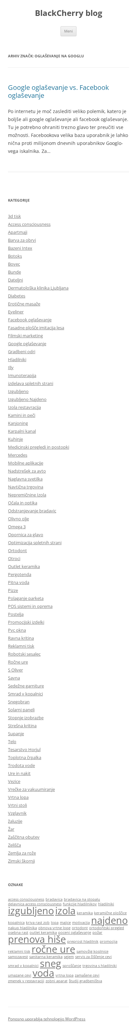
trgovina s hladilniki (99, 965)
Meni (68, 31)
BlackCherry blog (68, 13)
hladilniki (106, 904)
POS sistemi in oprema (30, 606)
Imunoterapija (22, 375)
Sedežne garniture (26, 686)
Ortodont (17, 550)
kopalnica (16, 922)
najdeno (109, 920)
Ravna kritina (21, 638)
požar (97, 932)
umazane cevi (19, 975)
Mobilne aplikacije (25, 463)
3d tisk (14, 216)
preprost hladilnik (82, 941)
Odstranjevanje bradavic (32, 511)
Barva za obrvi (22, 240)
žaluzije (15, 821)
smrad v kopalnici (23, 965)
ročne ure (53, 949)
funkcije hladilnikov (80, 904)
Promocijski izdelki (26, 622)
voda (43, 973)
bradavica (54, 899)
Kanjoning (18, 423)
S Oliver (15, 670)
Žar (11, 829)
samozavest (18, 956)
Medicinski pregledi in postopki (38, 447)
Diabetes (16, 296)
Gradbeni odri (21, 351)
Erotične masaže (24, 304)
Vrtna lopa (18, 797)
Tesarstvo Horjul (24, 749)
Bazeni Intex (20, 248)
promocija (108, 941)
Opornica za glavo (25, 535)
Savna (14, 678)
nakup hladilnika (22, 928)
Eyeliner (16, 312)
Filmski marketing (25, 336)
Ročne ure (18, 662)
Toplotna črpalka (24, 757)
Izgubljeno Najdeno (27, 399)
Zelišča (14, 845)
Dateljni (15, 280)
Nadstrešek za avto (27, 471)
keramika (85, 913)
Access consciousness (29, 224)
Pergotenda (19, 574)
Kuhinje (15, 439)
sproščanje (72, 965)
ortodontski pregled (106, 928)
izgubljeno (31, 910)
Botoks (15, 256)
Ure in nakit (19, 773)
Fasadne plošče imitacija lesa (36, 328)
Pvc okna (17, 630)
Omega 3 (17, 527)
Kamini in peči (21, 415)
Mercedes (17, 455)
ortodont (80, 928)
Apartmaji (17, 232)
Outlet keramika (24, 566)
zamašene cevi (87, 975)
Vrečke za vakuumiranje (31, 789)
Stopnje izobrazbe (26, 718)
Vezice (14, 781)
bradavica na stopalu (82, 899)
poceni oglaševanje (74, 932)
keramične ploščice (110, 913)
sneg (50, 963)
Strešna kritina (22, 726)
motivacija (81, 922)
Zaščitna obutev (24, 837)
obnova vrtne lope (54, 928)
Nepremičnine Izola (27, 495)
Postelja (16, 614)
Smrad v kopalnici (25, 694)
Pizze (13, 590)
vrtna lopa (64, 975)
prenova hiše (37, 939)
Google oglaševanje (27, 344)
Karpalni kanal (22, 431)
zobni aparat (57, 981)
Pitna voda (18, 582)
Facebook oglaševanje (30, 320)
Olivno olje (18, 519)
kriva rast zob (38, 922)
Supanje (16, 734)
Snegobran (19, 702)
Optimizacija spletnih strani (35, 543)
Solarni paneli (21, 710)
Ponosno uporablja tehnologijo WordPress (46, 1019)
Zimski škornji (21, 861)
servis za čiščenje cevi (93, 956)
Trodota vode (21, 765)
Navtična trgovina (25, 487)
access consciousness (26, 899)
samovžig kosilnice (92, 951)
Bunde (14, 272)
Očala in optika (22, 503)
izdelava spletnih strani (30, 383)
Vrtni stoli (17, 805)
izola (65, 910)
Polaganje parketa (26, 598)
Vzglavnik (17, 813)
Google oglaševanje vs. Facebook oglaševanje (58, 91)
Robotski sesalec (24, 654)
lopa (55, 922)
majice (65, 922)
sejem (69, 956)
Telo (12, 741)
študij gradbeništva (85, 981)
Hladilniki (17, 359)
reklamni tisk (19, 951)
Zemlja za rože (22, 853)
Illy (11, 367)
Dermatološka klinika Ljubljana (38, 288)
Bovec (14, 264)
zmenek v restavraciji (26, 981)
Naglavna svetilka (25, 479)
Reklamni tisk (21, 646)
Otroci (14, 558)
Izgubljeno (18, 391)
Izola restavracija (24, 407)
